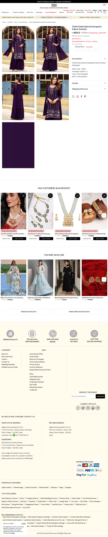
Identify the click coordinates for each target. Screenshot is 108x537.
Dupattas (32, 501)
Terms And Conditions (37, 362)
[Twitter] (83, 408)
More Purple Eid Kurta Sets (79, 312)
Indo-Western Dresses (10, 498)
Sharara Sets (80, 12)
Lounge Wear (63, 501)
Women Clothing (18, 12)
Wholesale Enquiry (36, 387)
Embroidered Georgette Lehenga (14, 517)
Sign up (105, 10)
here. (13, 533)
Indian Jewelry (7, 487)
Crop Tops (74, 501)
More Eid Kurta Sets (28, 312)
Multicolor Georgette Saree (76, 520)
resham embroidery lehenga (80, 517)
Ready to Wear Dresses (10, 501)
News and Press (7, 356)
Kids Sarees (6, 504)
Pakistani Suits (81, 504)
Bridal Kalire (42, 501)
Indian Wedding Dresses (48, 498)
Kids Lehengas (95, 501)
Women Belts (44, 487)
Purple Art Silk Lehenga (55, 526)
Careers (4, 359)
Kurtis (22, 498)
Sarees (61, 12)
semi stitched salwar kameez (12, 520)
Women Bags (18, 487)
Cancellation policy (36, 377)
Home (3, 22)
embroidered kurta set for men (54, 520)
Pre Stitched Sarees (89, 498)
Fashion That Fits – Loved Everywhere (54, 17)
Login (100, 10)
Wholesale (88, 10)
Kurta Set (30, 12)
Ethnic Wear (76, 498)
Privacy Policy (35, 364)
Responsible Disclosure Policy (40, 370)
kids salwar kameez (37, 526)
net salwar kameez (28, 523)
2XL (95, 50)
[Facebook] (78, 408)
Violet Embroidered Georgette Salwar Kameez (42, 22)
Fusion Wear (45, 504)
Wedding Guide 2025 (69, 10)
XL (89, 50)
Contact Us (5, 362)
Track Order (79, 10)
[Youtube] (93, 408)
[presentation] (4, 215)
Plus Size (70, 12)
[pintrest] (98, 408)
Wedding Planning (8, 364)
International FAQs (36, 354)
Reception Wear (17, 504)
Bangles (68, 487)
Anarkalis (90, 12)
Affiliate (95, 10)
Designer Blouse (32, 498)
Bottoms (23, 501)
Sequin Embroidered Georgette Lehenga (51, 523)
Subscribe (100, 396)
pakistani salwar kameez (32, 520)
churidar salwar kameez (60, 517)
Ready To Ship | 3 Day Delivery (90, 17)
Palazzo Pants (65, 498)
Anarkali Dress (57, 504)
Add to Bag (19, 238)
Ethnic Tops (53, 501)
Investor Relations (36, 367)
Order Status (34, 356)
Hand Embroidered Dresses (11, 507)
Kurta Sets (26, 507)
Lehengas (39, 12)
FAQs (31, 374)
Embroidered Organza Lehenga (39, 517)
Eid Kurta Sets (23, 22)
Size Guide (89, 46)
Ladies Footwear (31, 487)
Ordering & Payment (37, 382)
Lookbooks (33, 390)
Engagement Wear (32, 504)
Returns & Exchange (37, 359)
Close (23, 523)
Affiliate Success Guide (10, 367)
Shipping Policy (35, 379)
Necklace (54, 487)
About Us (5, 354)
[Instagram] (88, 408)
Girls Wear (84, 501)
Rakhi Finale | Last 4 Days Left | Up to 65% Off (18, 17)
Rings (61, 487)
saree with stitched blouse (76, 523)
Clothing (10, 22)
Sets (16, 22)
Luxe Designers (50, 12)
